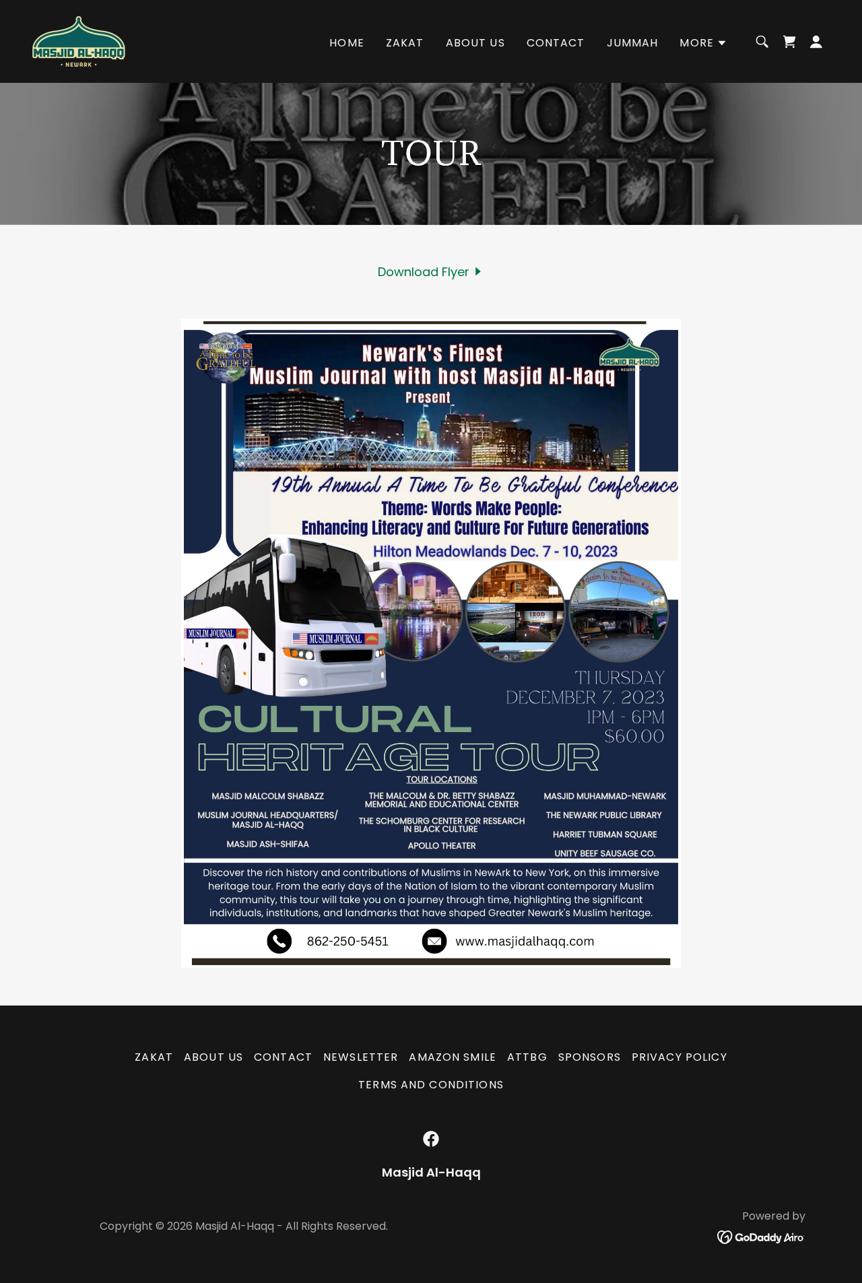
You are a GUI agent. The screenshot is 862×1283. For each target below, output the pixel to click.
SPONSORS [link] (589, 1057)
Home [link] (346, 43)
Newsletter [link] (360, 1057)
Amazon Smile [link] (452, 1057)
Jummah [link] (633, 43)
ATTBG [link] (527, 1057)
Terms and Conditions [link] (431, 1084)
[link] (78, 40)
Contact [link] (556, 43)
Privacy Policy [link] (679, 1057)
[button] (703, 43)
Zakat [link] (405, 43)
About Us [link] (475, 43)
